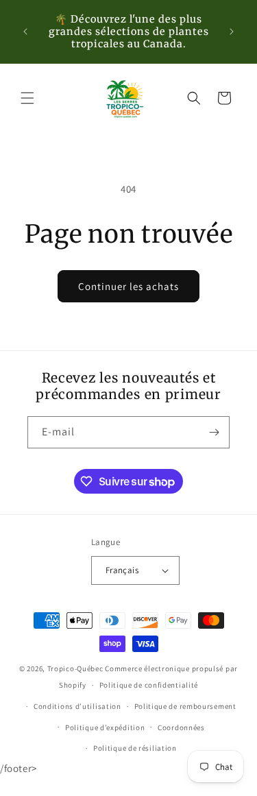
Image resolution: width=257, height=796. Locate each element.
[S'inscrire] (214, 432)
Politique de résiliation (135, 748)
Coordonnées (181, 727)
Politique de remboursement (185, 706)
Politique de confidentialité (149, 685)
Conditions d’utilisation (77, 706)
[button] (27, 98)
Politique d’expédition (105, 727)
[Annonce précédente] (25, 31)
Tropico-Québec (75, 668)
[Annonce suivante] (232, 31)
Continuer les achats (128, 286)
